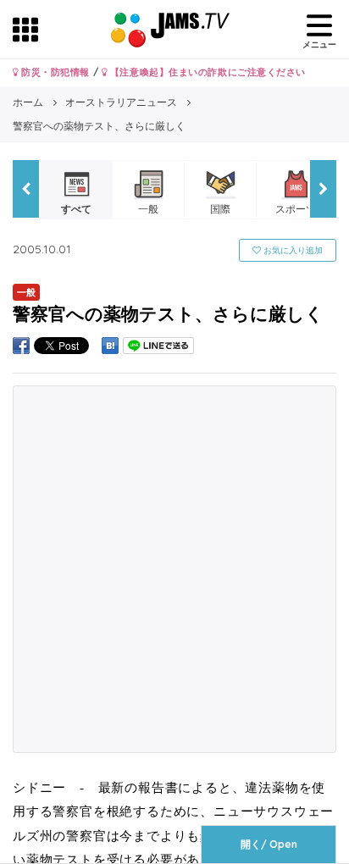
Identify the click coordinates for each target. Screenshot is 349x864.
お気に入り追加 (292, 250)
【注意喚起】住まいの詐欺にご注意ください (206, 72)
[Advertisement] (174, 569)
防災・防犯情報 (54, 72)
